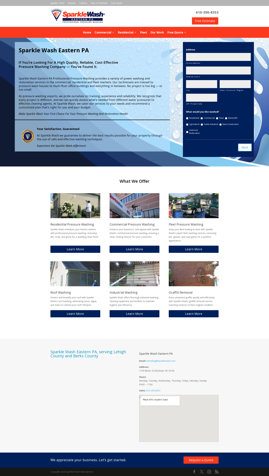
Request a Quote (201, 460)
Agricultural (194, 124)
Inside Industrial (211, 124)
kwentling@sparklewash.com (160, 360)
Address (192, 49)
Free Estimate (205, 21)
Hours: (142, 376)
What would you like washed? (204, 111)
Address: (144, 366)
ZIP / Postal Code (194, 104)
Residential (125, 32)
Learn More (75, 249)
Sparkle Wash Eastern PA (156, 353)
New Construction (231, 124)
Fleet (143, 32)
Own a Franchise (99, 3)
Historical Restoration (194, 131)
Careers (83, 3)
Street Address (193, 63)
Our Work (157, 32)
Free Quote (116, 3)
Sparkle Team (57, 3)
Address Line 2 (193, 76)
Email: (142, 360)
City (188, 90)
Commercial (103, 32)
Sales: (142, 390)
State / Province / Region (231, 90)
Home (87, 32)
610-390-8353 (153, 390)
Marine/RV (232, 118)
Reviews (72, 3)
